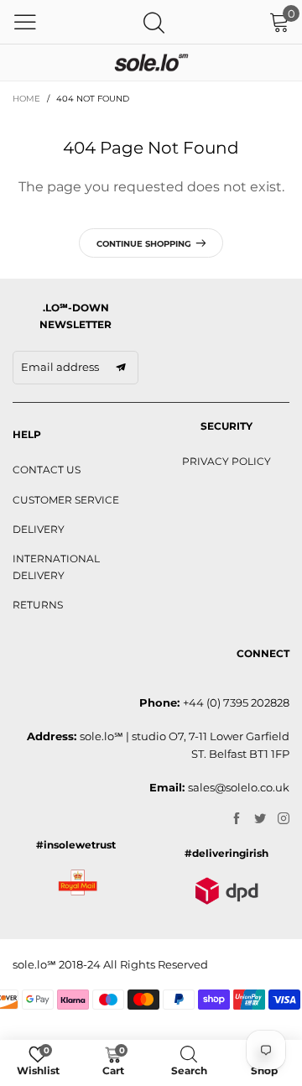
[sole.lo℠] (151, 62)
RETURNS (38, 604)
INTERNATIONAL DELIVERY (56, 567)
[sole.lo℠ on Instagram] (283, 819)
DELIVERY (39, 529)
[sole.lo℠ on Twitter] (260, 819)
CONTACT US (47, 469)
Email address (60, 366)
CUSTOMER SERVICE (66, 499)
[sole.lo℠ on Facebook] (236, 819)
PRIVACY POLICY (226, 461)
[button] (120, 367)
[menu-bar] (25, 21)
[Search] (154, 22)
